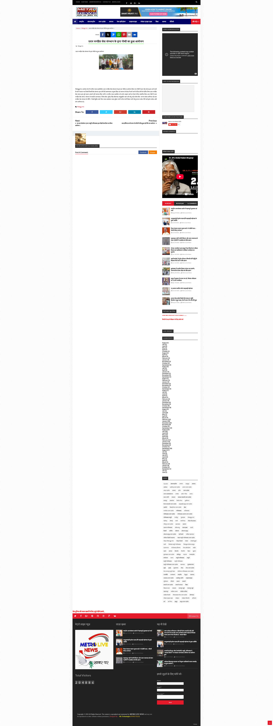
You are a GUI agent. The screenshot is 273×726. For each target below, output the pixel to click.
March (164, 356)
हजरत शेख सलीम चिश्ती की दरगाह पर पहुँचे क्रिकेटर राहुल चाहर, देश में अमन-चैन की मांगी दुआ (184, 299)
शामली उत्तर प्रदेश (168, 585)
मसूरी (188, 558)
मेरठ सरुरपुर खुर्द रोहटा (169, 571)
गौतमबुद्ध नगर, (80, 46)
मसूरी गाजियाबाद (168, 561)
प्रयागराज (166, 547)
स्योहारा (177, 598)
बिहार (189, 551)
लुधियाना (166, 581)
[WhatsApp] (118, 34)
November (165, 361)
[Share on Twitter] (106, 112)
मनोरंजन (166, 558)
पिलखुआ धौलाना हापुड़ (189, 544)
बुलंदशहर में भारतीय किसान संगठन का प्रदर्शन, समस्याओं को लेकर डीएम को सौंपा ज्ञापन (183, 269)
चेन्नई (171, 521)
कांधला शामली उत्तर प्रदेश (184, 497)
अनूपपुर (187, 484)
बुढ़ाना (194, 551)
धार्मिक (171, 531)
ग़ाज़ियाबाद (186, 510)
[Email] (129, 34)
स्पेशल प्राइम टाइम (168, 598)
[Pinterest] (124, 34)
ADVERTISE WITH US (95, 2)
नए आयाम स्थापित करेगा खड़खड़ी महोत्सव (182, 288)
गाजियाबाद (178, 510)
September (165, 365)
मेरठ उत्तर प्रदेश (190, 568)
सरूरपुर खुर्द (190, 588)
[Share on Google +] (120, 112)
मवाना (172, 558)
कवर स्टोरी (166, 497)
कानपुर (165, 500)
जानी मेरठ (182, 521)
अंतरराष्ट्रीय (174, 484)
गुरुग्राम (183, 517)
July (163, 344)
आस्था (174, 490)
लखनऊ (192, 574)
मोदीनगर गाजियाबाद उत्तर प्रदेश (185, 571)
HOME (78, 2)
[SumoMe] (134, 34)
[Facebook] (102, 34)
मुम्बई (169, 568)
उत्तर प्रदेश (186, 490)
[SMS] (113, 34)
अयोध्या (165, 487)
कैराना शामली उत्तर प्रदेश (170, 504)
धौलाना (177, 531)
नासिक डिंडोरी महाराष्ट (169, 537)
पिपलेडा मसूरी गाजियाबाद (175, 544)
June (163, 346)
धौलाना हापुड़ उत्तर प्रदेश (170, 534)
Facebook (143, 152)
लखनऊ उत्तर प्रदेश (168, 578)
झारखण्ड (178, 524)
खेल (185, 507)
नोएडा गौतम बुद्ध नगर (169, 541)
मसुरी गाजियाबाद (180, 558)
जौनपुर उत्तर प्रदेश (168, 524)
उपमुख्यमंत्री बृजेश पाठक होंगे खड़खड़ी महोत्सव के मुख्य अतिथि (180, 641)
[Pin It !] (148, 112)
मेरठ (182, 568)
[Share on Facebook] (92, 112)
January (164, 360)
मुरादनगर (176, 568)
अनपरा (181, 484)
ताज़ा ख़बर (184, 527)
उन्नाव (177, 494)
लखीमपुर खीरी (179, 578)
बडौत (194, 547)
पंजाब (186, 541)
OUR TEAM (84, 2)
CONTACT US (106, 2)
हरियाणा (194, 598)
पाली (165, 544)
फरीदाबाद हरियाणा (175, 547)
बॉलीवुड (179, 554)
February (165, 358)
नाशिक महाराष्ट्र (190, 534)
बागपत (170, 551)
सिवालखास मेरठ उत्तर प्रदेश (180, 595)
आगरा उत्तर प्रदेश (186, 487)
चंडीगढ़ (165, 521)
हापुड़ (176, 601)
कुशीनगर (187, 500)
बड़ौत (165, 551)
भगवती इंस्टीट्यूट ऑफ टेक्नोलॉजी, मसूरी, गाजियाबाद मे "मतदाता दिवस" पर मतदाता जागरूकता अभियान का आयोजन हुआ (179, 652)
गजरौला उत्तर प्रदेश (169, 510)
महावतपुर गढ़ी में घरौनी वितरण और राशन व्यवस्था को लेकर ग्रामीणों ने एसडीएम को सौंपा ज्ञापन (184, 239)
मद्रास (185, 554)
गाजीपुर (176, 517)
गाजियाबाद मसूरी (168, 517)
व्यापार (178, 581)
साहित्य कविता (183, 591)
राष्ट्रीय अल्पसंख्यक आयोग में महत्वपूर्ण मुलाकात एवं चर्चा (137, 631)
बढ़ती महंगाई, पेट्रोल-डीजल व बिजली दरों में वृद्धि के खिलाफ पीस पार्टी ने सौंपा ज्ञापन (184, 259)
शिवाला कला (167, 588)
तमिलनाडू (177, 527)
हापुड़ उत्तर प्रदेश (184, 601)
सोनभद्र (192, 595)
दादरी (191, 527)
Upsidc (166, 484)
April (163, 349)
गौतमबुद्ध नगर (84, 28)
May (163, 348)
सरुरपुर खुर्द (182, 588)
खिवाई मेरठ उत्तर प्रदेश (175, 507)
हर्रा (164, 601)
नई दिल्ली (181, 534)
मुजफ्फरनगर (191, 564)
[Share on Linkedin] (134, 112)
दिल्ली (165, 531)
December (165, 373)
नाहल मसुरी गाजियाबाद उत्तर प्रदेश (186, 537)
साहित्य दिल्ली (167, 595)
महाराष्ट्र (182, 564)
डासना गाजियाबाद (168, 527)
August (164, 343)
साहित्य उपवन (174, 591)
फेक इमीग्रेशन (186, 547)
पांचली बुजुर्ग (193, 541)
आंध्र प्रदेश (167, 490)
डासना (184, 524)
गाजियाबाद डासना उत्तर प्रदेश (184, 514)
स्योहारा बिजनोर (186, 598)
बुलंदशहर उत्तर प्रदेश (169, 554)
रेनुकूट (185, 574)
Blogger (152, 152)
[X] (108, 34)
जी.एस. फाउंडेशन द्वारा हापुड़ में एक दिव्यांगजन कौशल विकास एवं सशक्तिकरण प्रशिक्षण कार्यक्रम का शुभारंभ (184, 250)
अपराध (193, 484)
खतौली (165, 507)
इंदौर (179, 490)
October (165, 351)
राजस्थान (172, 574)
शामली (184, 581)
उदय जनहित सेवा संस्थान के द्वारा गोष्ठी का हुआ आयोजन (116, 41)
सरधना (174, 588)
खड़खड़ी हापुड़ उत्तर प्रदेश (185, 504)
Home (78, 28)
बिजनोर (176, 551)
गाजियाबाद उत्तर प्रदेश (169, 514)
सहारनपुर (166, 591)
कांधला (173, 497)
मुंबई (165, 568)
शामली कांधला (179, 585)
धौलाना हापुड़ (185, 531)
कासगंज (172, 500)
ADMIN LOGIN (116, 2)
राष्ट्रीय (180, 574)
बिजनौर (183, 551)
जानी (176, 521)
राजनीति (166, 574)
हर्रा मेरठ (170, 601)
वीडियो (172, 581)
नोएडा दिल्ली (179, 541)
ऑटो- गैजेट (184, 494)
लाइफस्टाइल (189, 578)
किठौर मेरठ (179, 500)
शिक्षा (186, 585)
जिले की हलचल (192, 521)
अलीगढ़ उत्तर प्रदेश (175, 487)
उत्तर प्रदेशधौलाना (168, 494)
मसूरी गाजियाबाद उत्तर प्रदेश (171, 564)
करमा (191, 494)
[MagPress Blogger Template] (91, 12)
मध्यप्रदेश (192, 554)
